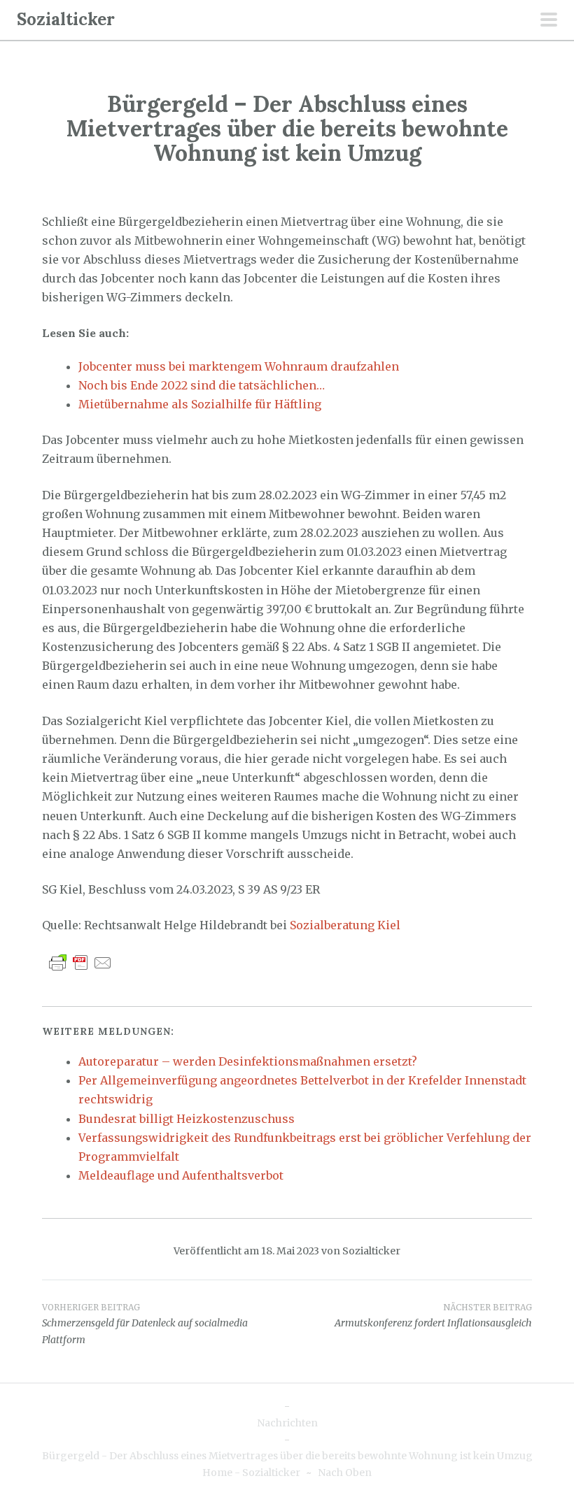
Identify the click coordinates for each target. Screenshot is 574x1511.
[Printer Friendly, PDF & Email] (80, 962)
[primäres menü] (548, 21)
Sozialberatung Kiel (345, 925)
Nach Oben (345, 1472)
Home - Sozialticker (251, 1472)
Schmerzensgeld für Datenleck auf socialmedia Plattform (145, 1324)
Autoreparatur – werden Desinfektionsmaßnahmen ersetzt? (247, 1061)
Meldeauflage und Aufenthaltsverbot (181, 1175)
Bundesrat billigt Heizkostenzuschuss (186, 1119)
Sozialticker (66, 19)
